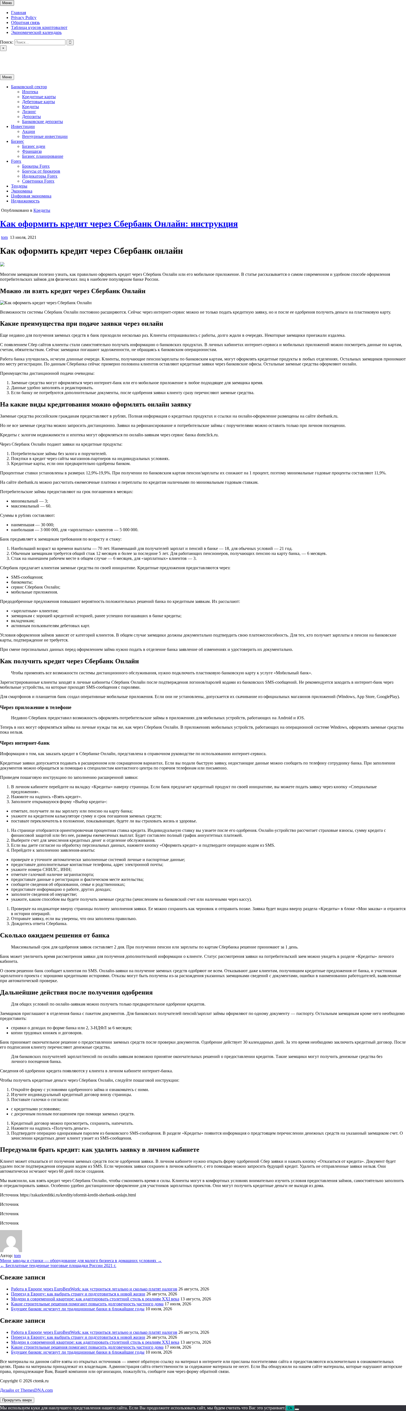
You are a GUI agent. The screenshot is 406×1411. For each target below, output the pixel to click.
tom (4, 237)
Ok (290, 1408)
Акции (28, 131)
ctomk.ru (7, 57)
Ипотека (30, 91)
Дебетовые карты (38, 101)
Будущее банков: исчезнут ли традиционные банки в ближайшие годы (77, 1308)
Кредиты (30, 106)
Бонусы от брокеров (41, 171)
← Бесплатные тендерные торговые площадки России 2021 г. (58, 1265)
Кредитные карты (39, 96)
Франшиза (32, 151)
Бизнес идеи (33, 146)
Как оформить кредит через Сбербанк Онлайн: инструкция (119, 224)
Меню (7, 3)
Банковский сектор (29, 86)
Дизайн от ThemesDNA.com (26, 1390)
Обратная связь (25, 22)
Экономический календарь (36, 32)
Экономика (21, 191)
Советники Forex (38, 181)
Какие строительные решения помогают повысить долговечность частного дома (87, 1304)
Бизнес (17, 141)
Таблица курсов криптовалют (39, 27)
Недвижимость (25, 201)
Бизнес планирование (42, 156)
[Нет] (297, 1409)
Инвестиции (23, 126)
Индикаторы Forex (39, 176)
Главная (18, 12)
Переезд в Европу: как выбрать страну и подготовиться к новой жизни (78, 1294)
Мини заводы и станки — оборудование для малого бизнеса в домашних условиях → (81, 1260)
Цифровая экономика (31, 196)
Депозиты (31, 116)
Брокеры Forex (36, 166)
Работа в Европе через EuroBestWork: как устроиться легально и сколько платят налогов (94, 1289)
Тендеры (19, 186)
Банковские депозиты (42, 121)
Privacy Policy (23, 17)
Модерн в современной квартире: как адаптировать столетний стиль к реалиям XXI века (95, 1299)
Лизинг (29, 111)
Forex (16, 161)
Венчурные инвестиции (45, 136)
